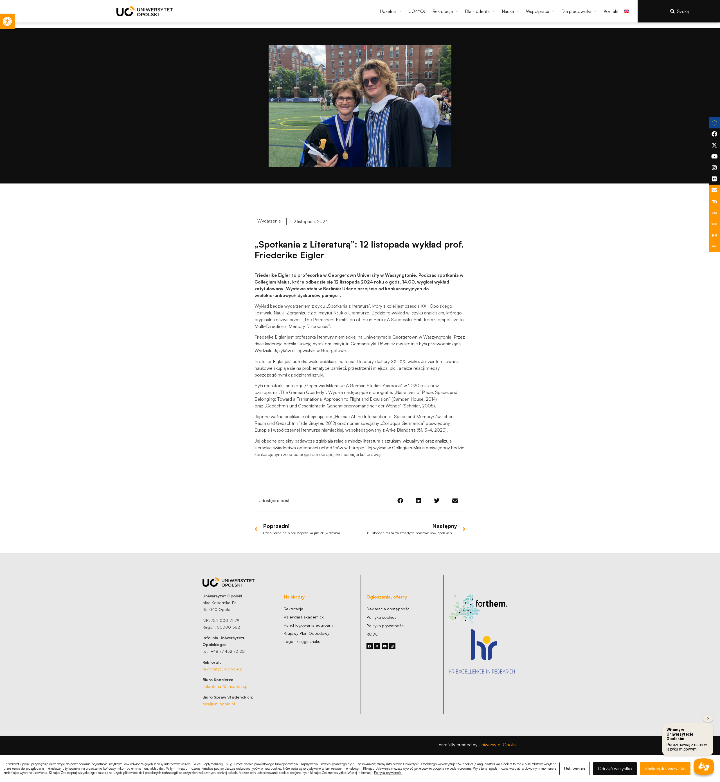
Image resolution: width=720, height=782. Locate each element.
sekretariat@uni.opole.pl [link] (225, 686)
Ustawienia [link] (574, 768)
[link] (7, 21)
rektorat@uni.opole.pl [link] (222, 668)
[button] (391, 11)
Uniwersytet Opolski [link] (498, 744)
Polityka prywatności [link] (388, 773)
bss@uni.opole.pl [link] (218, 703)
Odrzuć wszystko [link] (615, 768)
